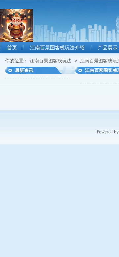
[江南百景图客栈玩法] (16, 40)
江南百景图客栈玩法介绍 (57, 47)
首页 (12, 47)
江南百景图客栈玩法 (50, 60)
